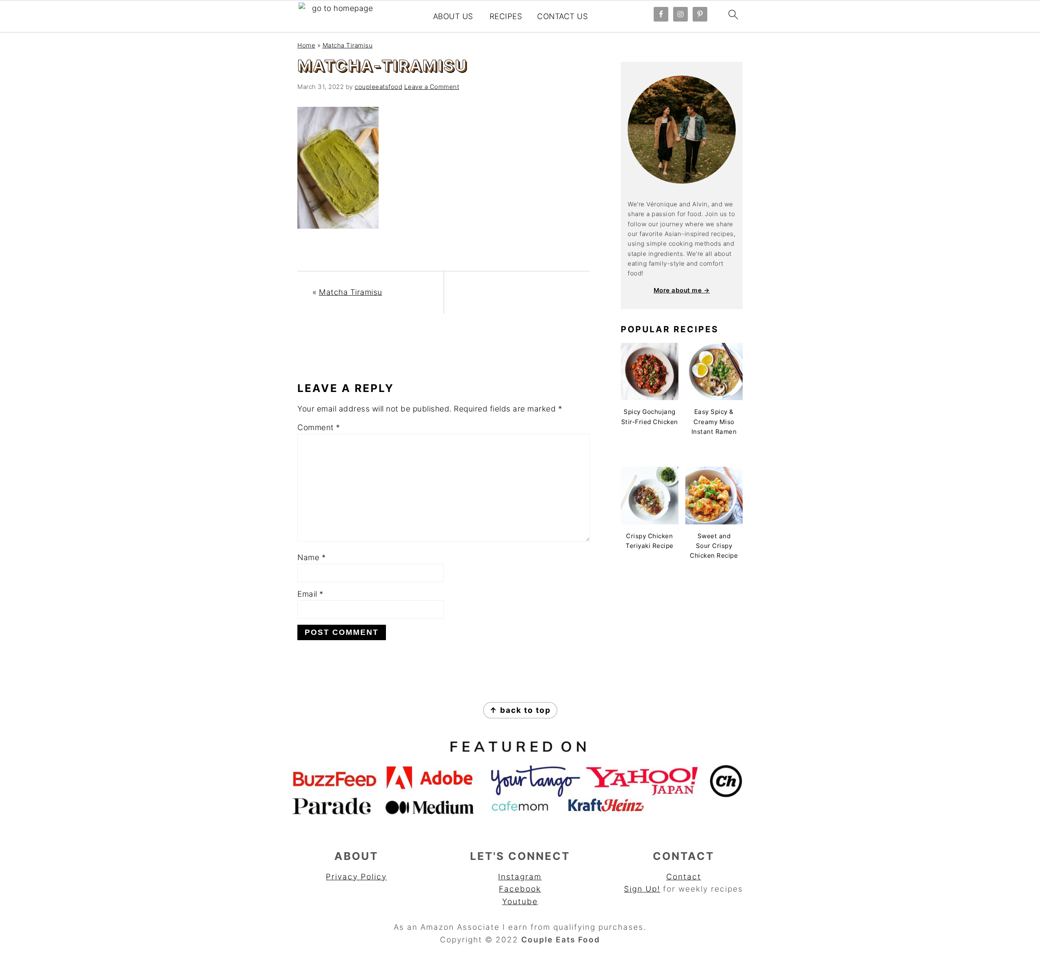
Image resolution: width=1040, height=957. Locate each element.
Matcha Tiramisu (348, 45)
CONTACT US (562, 16)
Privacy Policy (356, 876)
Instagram (520, 876)
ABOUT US (453, 16)
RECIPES (506, 16)
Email (310, 594)
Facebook (520, 889)
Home (306, 45)
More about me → (682, 290)
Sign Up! (642, 889)
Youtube (520, 901)
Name (311, 557)
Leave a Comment (431, 87)
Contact (683, 876)
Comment (318, 427)
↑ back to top (520, 710)
